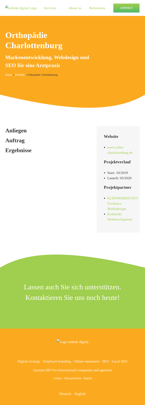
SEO (105, 361)
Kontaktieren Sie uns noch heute (71, 298)
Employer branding (57, 361)
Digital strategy (29, 361)
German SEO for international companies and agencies (72, 370)
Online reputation (86, 361)
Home (8, 74)
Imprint (88, 378)
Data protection (72, 378)
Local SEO (119, 361)
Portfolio (20, 74)
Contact (57, 378)
